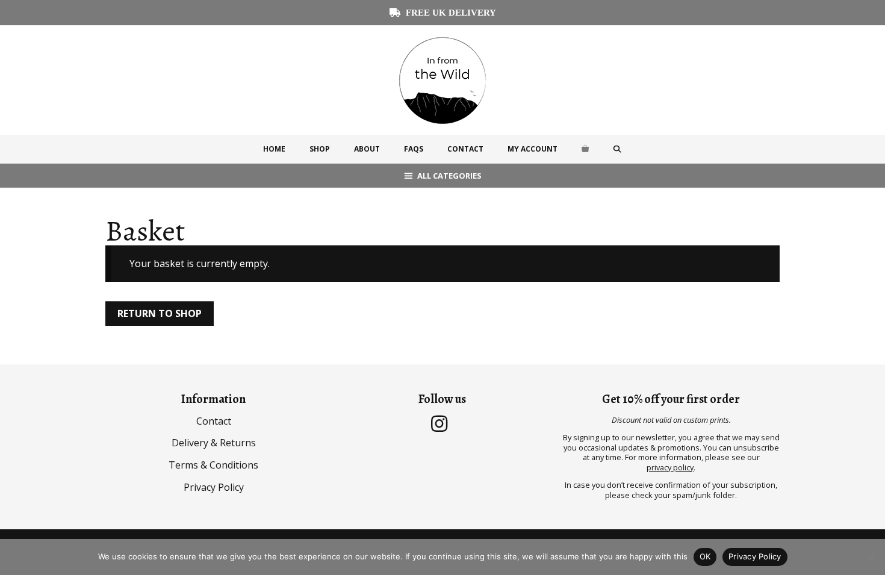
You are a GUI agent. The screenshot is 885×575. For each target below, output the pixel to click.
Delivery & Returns (214, 442)
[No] (870, 557)
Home (274, 149)
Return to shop (159, 313)
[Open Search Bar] (617, 149)
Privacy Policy (214, 487)
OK (705, 556)
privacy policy (670, 467)
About (367, 149)
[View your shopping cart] (585, 149)
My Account (532, 149)
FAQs (413, 149)
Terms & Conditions (213, 465)
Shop (319, 149)
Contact (465, 149)
